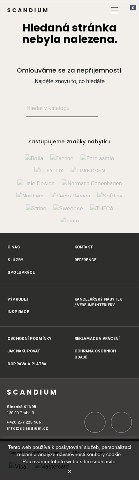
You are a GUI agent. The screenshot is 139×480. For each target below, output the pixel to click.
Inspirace (18, 312)
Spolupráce (21, 272)
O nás (13, 247)
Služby (15, 260)
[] (106, 109)
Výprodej (18, 299)
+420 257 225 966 (24, 422)
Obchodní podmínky (29, 338)
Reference (85, 260)
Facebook (121, 422)
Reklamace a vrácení (97, 338)
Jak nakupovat (23, 351)
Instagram (94, 422)
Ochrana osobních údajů (95, 354)
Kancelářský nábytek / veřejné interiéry (98, 302)
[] (114, 10)
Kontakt (83, 247)
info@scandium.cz (27, 428)
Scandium (28, 10)
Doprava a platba (26, 364)
